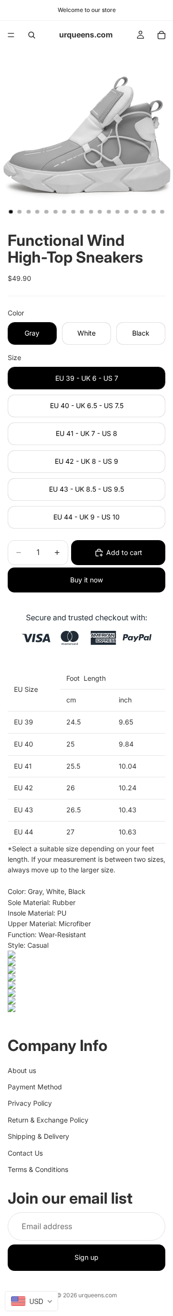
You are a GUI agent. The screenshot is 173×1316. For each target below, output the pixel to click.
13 (117, 211)
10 (90, 211)
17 (153, 211)
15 (135, 211)
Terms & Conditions (38, 1169)
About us (22, 1070)
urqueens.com (97, 1295)
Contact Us (25, 1153)
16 (144, 211)
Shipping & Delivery (38, 1137)
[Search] (31, 35)
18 (162, 211)
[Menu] (11, 35)
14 (127, 211)
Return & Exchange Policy (48, 1120)
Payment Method (35, 1087)
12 (108, 211)
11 (100, 211)
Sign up (86, 1258)
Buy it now (86, 580)
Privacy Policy (30, 1103)
